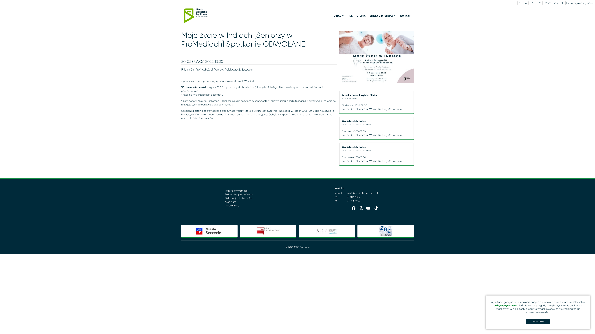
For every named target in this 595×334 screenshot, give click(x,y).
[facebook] (352, 207)
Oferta (361, 15)
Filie (350, 15)
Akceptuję (538, 321)
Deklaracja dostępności (579, 3)
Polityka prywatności (236, 190)
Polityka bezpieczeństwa (239, 194)
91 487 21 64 (353, 196)
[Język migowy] (540, 3)
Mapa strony (232, 205)
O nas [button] (338, 15)
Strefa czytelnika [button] (382, 15)
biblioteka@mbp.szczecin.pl (362, 193)
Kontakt (404, 15)
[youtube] (367, 207)
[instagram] (360, 207)
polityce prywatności (505, 305)
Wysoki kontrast (554, 3)
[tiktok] (375, 207)
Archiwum (230, 201)
